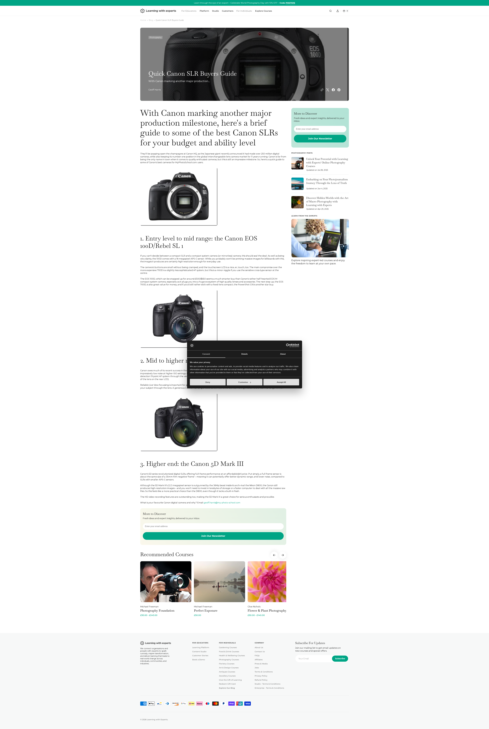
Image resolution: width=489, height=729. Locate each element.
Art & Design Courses (229, 668)
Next (282, 555)
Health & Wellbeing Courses (232, 655)
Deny (207, 382)
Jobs (257, 668)
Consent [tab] (206, 354)
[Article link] (320, 166)
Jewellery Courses (227, 676)
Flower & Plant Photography (267, 610)
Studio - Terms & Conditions (267, 684)
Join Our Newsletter (213, 536)
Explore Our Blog (227, 688)
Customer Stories (200, 655)
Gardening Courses (228, 647)
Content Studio (199, 651)
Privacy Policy (261, 676)
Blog (151, 20)
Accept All (281, 382)
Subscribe (340, 658)
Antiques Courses (227, 672)
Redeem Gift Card (227, 684)
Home (143, 20)
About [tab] (283, 354)
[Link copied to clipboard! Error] (322, 90)
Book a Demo (198, 659)
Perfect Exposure (205, 610)
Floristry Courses (226, 664)
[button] (330, 11)
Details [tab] (244, 354)
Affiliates (259, 659)
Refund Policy (261, 680)
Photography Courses (229, 659)
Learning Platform (200, 647)
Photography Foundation (157, 610)
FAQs (257, 655)
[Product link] (165, 588)
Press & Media (261, 664)
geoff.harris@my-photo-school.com (222, 502)
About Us (259, 647)
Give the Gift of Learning (230, 680)
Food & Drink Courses (229, 651)
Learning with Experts (157, 719)
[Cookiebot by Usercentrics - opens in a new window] (288, 345)
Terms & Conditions (264, 672)
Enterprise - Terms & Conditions (269, 688)
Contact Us (260, 651)
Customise (243, 382)
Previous (274, 555)
